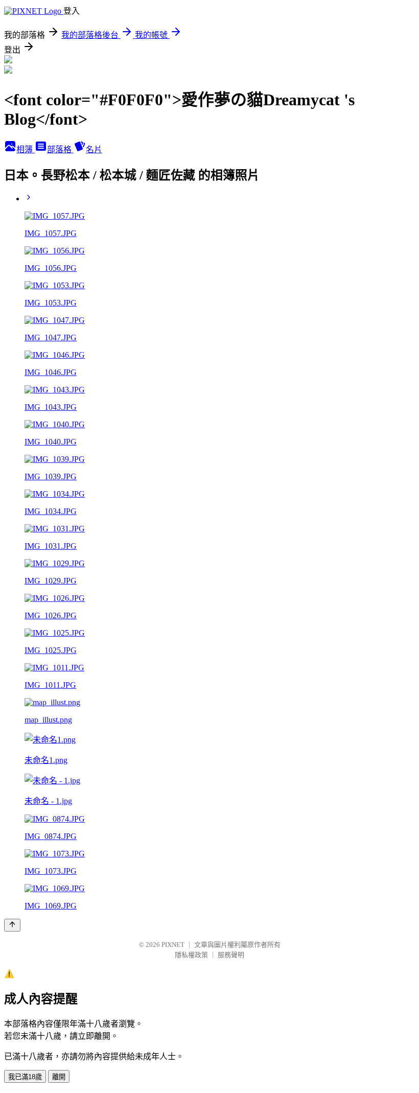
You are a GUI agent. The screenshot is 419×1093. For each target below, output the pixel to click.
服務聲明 (231, 955)
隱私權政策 (191, 955)
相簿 (25, 149)
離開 (58, 1077)
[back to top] (12, 925)
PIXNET (172, 944)
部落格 (60, 149)
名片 (94, 149)
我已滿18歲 (25, 1077)
